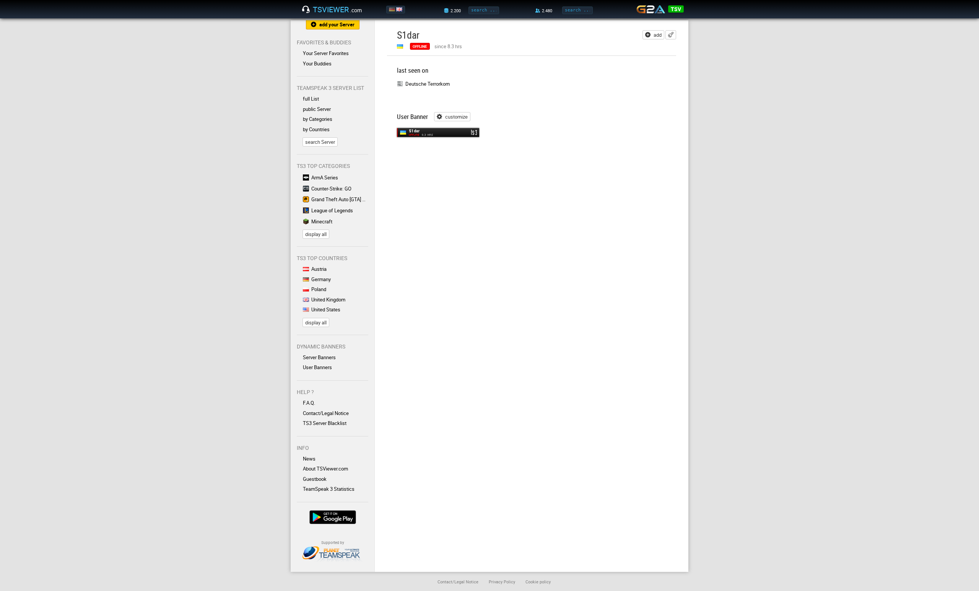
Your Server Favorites (326, 53)
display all (316, 234)
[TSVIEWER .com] (306, 9)
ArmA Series (324, 177)
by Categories (317, 119)
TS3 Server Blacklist (324, 423)
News (309, 458)
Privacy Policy (502, 581)
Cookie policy (538, 581)
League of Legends (332, 210)
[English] (399, 9)
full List (311, 98)
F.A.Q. (309, 402)
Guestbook (315, 478)
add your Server (337, 24)
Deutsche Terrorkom (427, 83)
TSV (676, 9)
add (658, 34)
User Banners (317, 367)
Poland (318, 289)
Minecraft (321, 221)
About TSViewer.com (325, 468)
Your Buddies (317, 63)
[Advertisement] (618, 113)
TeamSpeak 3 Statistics (329, 488)
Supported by (332, 542)
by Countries (316, 129)
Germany (321, 279)
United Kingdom (328, 299)
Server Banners (319, 357)
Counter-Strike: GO (331, 188)
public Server (317, 109)
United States (325, 309)
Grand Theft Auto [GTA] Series (339, 199)
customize (456, 116)
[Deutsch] (392, 9)
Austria (319, 268)
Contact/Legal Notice (326, 413)
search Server (320, 141)
